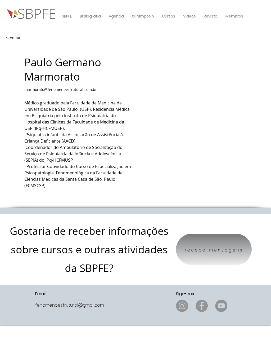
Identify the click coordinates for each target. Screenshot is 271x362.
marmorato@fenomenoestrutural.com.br (60, 89)
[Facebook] (202, 306)
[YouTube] (221, 306)
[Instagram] (182, 306)
